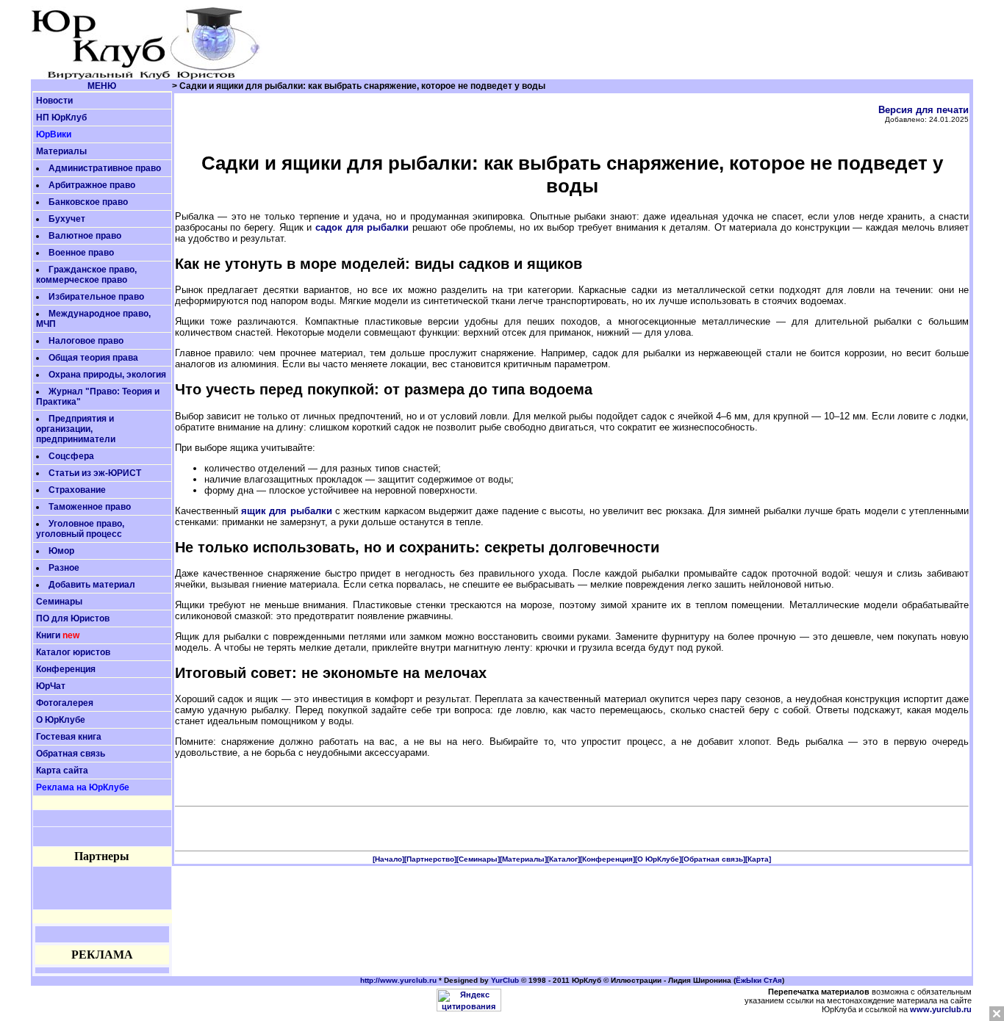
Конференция (66, 669)
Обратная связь (70, 753)
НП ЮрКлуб (61, 117)
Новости (54, 100)
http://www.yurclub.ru (398, 980)
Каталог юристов (73, 652)
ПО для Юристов (73, 618)
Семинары (59, 601)
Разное (64, 568)
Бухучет (67, 219)
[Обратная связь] (713, 859)
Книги (48, 635)
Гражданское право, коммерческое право (86, 274)
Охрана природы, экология (107, 374)
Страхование (77, 490)
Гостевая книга (68, 737)
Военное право (81, 253)
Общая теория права (93, 358)
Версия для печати (923, 109)
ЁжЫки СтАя (759, 980)
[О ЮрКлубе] (658, 859)
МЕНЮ (101, 86)
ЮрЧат (50, 686)
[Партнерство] (430, 859)
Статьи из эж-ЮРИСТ (95, 473)
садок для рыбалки (362, 227)
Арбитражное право (92, 185)
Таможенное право (90, 507)
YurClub (505, 980)
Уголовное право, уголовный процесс (80, 529)
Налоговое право (86, 341)
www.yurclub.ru (941, 1009)
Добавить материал (92, 585)
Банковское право (88, 202)
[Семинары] (478, 859)
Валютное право (85, 236)
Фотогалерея (64, 703)
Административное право (105, 168)
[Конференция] (607, 859)
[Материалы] (523, 859)
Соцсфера (71, 456)
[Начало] (388, 859)
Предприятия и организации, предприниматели (75, 429)
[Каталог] (563, 859)
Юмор (61, 551)
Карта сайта (62, 770)
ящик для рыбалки (286, 510)
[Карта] (758, 859)
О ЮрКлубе (60, 720)
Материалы (61, 151)
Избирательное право (96, 297)
